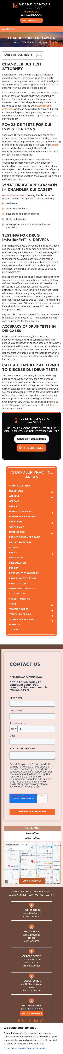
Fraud (13, 552)
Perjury (13, 568)
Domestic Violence (21, 511)
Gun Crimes (16, 557)
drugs (55, 145)
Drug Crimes (17, 532)
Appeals (14, 501)
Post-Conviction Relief (24, 573)
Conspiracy (16, 526)
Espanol (33, 894)
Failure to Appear (20, 542)
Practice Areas (42, 891)
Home (16, 891)
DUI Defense (16, 490)
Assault (14, 496)
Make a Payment (31, 20)
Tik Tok (42, 1020)
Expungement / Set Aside (24, 537)
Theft (12, 604)
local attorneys (15, 196)
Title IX (13, 629)
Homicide (14, 624)
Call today (51, 405)
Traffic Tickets (18, 609)
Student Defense (19, 598)
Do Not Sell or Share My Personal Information (25, 1048)
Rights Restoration (21, 588)
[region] (31, 1038)
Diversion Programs (22, 516)
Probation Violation (22, 578)
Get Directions (32, 881)
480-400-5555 (31, 15)
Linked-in (36, 1020)
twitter (30, 1020)
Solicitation (17, 593)
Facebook (19, 1020)
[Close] (60, 1025)
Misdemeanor (17, 562)
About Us (26, 891)
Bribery (13, 506)
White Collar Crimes (22, 619)
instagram (24, 1020)
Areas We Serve (17, 894)
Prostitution (17, 583)
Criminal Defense (19, 485)
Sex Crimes (15, 521)
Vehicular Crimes (20, 614)
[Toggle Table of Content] (37, 55)
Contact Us (47, 894)
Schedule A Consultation (31, 439)
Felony (13, 547)
